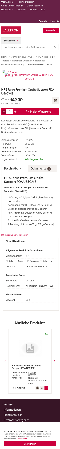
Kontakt (33, 9)
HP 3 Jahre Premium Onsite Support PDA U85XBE (26, 366)
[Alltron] (11, 30)
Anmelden (50, 30)
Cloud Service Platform (12, 6)
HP (26, 147)
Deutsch (43, 21)
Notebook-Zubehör (22, 60)
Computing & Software (23, 56)
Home (4, 56)
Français (54, 21)
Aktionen (21, 9)
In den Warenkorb (40, 111)
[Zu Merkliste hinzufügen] (55, 100)
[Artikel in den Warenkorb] (46, 388)
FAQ (43, 9)
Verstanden (30, 443)
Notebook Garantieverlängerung (37, 380)
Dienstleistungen (35, 6)
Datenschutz (22, 439)
